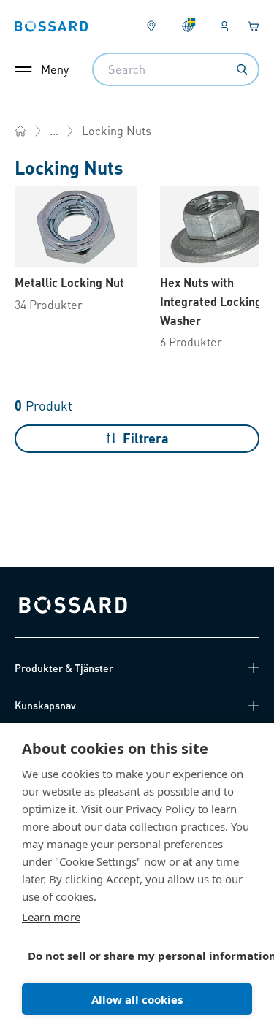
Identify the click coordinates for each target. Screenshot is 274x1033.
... (54, 130)
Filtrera (146, 438)
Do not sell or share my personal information (131, 955)
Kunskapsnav (45, 705)
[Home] (20, 131)
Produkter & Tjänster (64, 667)
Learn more (51, 917)
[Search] (242, 69)
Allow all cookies (137, 999)
